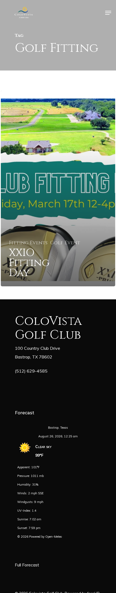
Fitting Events (28, 243)
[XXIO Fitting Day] (58, 188)
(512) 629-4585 (31, 371)
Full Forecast (27, 565)
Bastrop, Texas (58, 427)
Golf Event (65, 243)
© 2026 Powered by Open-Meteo (39, 536)
